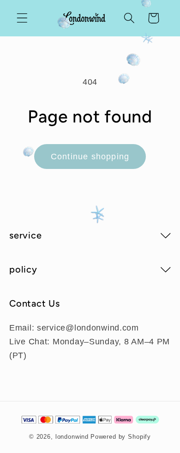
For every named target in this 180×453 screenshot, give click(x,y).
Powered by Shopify (120, 436)
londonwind (72, 436)
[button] (22, 18)
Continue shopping (90, 156)
